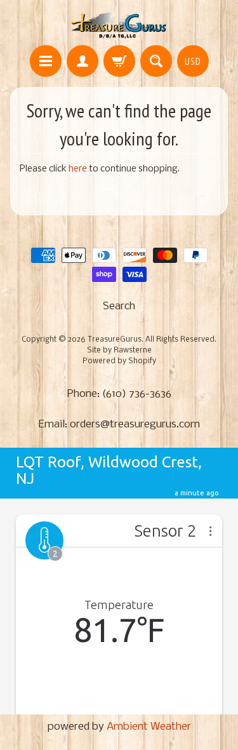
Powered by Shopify (119, 361)
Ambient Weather (149, 727)
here (78, 169)
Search (119, 306)
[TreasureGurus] (119, 24)
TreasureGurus (115, 340)
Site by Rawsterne (119, 350)
